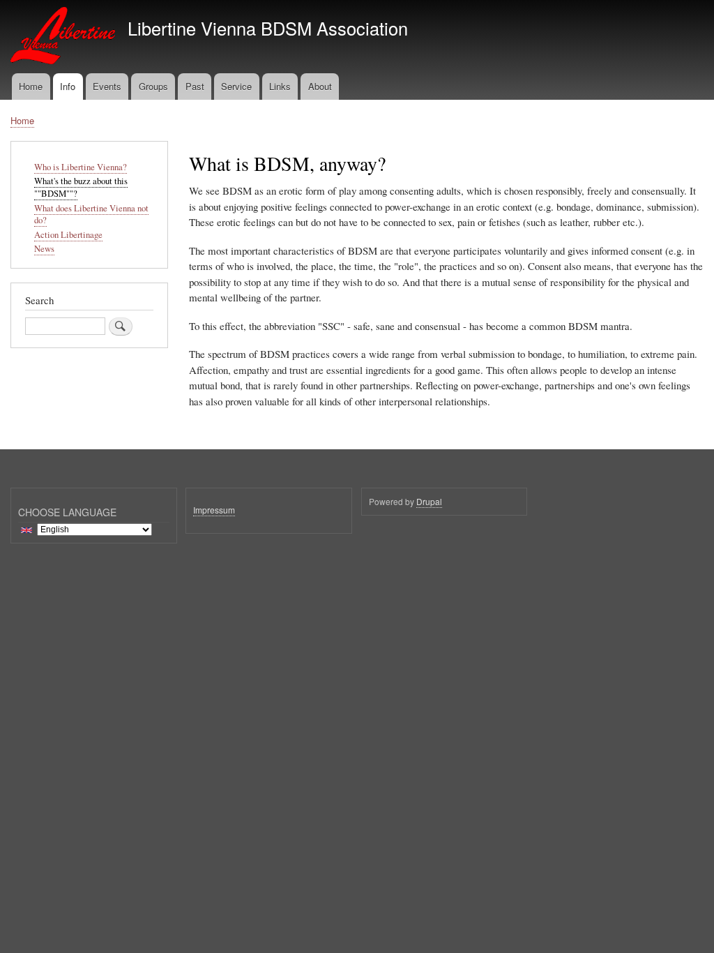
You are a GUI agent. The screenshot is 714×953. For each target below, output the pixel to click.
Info (67, 86)
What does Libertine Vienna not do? (91, 214)
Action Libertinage (68, 235)
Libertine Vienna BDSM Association (268, 27)
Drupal (429, 501)
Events (107, 86)
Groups (153, 86)
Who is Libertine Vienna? (80, 167)
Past (194, 86)
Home (31, 86)
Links (280, 86)
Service (236, 86)
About (320, 86)
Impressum (214, 510)
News (44, 249)
